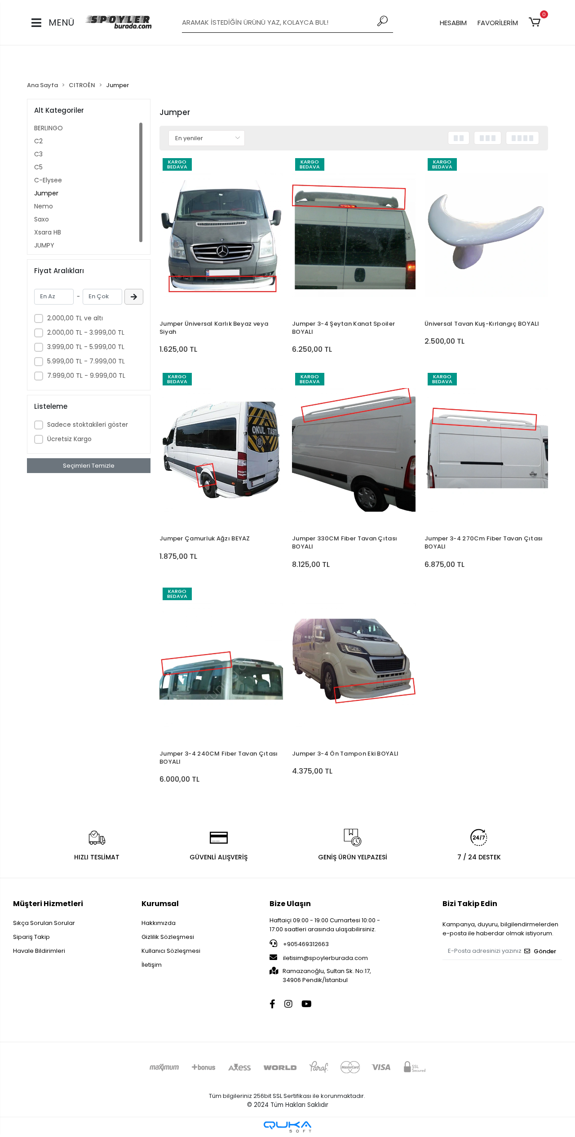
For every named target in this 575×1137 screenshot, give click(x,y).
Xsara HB (47, 232)
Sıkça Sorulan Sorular (44, 923)
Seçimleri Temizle (89, 465)
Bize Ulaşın (290, 903)
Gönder (545, 951)
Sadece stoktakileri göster (87, 424)
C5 (38, 167)
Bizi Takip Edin (469, 903)
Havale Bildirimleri (39, 951)
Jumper (46, 193)
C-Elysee (48, 180)
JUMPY (44, 245)
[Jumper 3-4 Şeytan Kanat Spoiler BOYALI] (354, 235)
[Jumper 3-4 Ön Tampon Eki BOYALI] (354, 664)
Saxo (41, 219)
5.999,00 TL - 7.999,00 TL (86, 361)
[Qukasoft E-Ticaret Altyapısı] (287, 1127)
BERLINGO (48, 128)
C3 (38, 154)
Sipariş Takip (31, 937)
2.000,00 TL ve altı (75, 318)
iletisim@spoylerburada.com (325, 958)
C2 (38, 141)
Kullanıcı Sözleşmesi (171, 951)
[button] (536, 22)
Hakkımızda (159, 923)
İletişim (152, 964)
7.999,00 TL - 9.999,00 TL (86, 375)
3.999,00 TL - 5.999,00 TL (85, 346)
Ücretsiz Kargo (69, 438)
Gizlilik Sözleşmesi (168, 937)
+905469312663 (305, 944)
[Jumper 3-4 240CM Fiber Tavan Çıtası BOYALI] (221, 664)
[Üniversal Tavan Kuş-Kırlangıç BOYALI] (486, 235)
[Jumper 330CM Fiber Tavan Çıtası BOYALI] (354, 450)
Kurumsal (160, 903)
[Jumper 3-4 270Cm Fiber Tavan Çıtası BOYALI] (486, 450)
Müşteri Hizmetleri (48, 903)
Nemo (43, 206)
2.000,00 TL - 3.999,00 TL (85, 332)
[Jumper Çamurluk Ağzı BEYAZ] (221, 450)
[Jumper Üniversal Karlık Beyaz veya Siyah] (221, 235)
